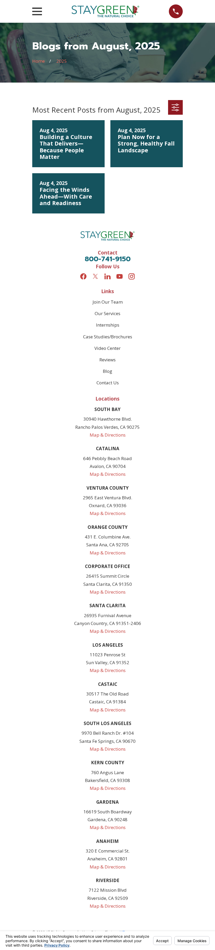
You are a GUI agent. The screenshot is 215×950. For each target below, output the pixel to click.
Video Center (107, 348)
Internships (107, 325)
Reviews (107, 360)
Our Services (107, 313)
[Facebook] (83, 276)
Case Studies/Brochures (107, 337)
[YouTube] (119, 276)
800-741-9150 (108, 259)
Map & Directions (108, 435)
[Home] (105, 11)
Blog (107, 371)
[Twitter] (95, 276)
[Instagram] (131, 276)
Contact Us (107, 383)
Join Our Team (108, 302)
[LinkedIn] (107, 276)
